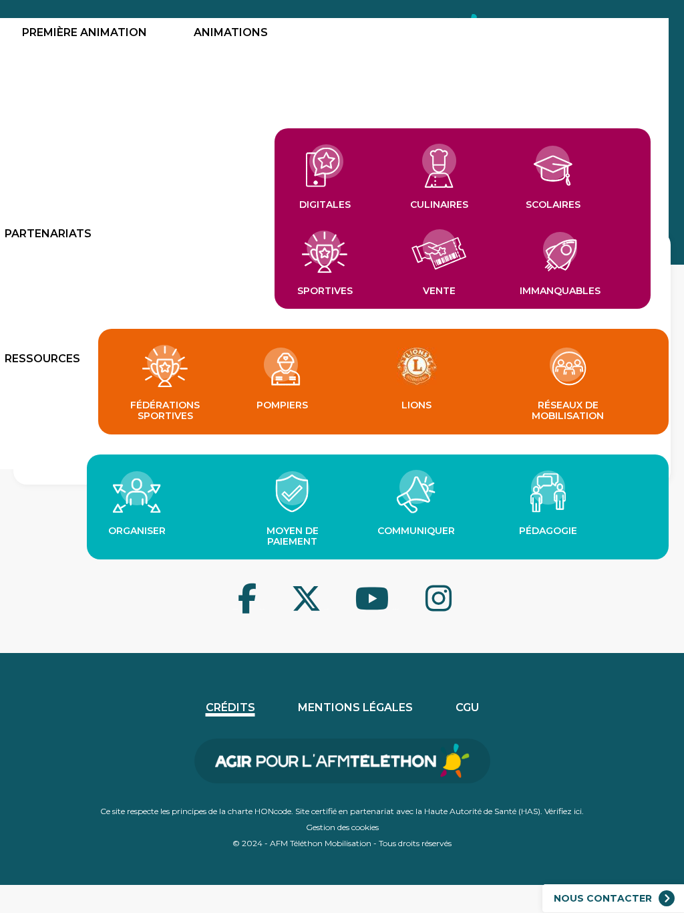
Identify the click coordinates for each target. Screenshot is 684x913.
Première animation (84, 32)
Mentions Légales (355, 707)
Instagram (395, 609)
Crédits (230, 707)
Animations (231, 32)
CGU (467, 707)
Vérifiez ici (563, 811)
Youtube (326, 609)
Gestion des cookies (342, 827)
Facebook (235, 609)
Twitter (262, 609)
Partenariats (48, 233)
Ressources (42, 358)
